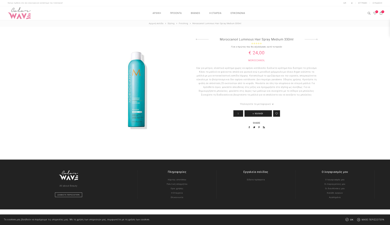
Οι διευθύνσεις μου (335, 188)
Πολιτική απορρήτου (177, 184)
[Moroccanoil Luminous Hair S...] (202, 39)
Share (256, 123)
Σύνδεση (377, 3)
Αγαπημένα (335, 197)
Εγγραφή (362, 3)
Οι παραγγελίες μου (334, 184)
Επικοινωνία (177, 197)
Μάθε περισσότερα (373, 219)
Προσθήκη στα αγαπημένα (276, 113)
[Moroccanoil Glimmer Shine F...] (311, 39)
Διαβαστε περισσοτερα (68, 195)
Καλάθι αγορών (335, 193)
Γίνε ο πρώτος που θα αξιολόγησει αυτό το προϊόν (256, 47)
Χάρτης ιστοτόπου (177, 179)
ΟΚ (351, 219)
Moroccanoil (256, 60)
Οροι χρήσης (177, 188)
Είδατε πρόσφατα (256, 179)
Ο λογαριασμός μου (335, 179)
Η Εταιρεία (177, 193)
